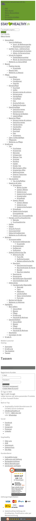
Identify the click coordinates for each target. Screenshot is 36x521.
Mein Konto (9, 11)
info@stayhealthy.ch (12, 411)
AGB (6, 443)
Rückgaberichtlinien (12, 461)
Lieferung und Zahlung (13, 459)
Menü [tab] (3, 36)
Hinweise (28, 519)
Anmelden (8, 19)
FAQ (6, 8)
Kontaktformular (11, 457)
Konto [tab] (8, 36)
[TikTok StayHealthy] (5, 433)
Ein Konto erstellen (12, 17)
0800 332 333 (16, 413)
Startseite (8, 347)
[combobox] (10, 30)
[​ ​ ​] (1, 27)
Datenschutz (9, 447)
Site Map (8, 449)
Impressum (9, 445)
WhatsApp (13, 415)
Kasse (7, 15)
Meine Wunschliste (12, 13)
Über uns (8, 441)
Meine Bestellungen (12, 463)
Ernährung (9, 349)
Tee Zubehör (9, 351)
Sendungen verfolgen (13, 466)
